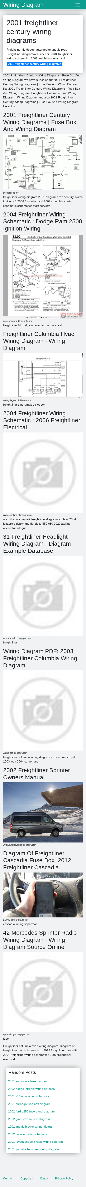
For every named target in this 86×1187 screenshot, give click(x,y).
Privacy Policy (64, 1178)
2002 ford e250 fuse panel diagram (31, 1111)
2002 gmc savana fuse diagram (29, 1119)
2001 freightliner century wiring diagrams (34, 64)
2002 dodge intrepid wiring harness (31, 1088)
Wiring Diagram (23, 4)
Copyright (26, 1178)
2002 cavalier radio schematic (28, 1134)
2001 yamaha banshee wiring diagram (33, 1149)
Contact (8, 1178)
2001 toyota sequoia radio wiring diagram (35, 1141)
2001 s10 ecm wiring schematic (29, 1096)
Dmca (44, 1178)
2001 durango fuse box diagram (29, 1104)
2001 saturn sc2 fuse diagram (28, 1081)
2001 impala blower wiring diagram (31, 1126)
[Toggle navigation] (78, 4)
